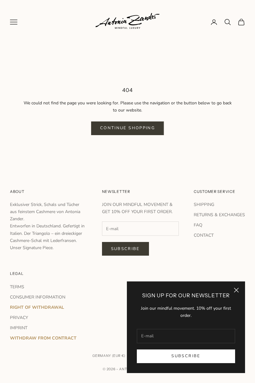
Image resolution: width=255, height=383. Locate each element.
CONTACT (204, 235)
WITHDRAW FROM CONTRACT (43, 338)
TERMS (17, 287)
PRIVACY (19, 318)
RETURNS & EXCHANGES (219, 215)
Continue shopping (127, 128)
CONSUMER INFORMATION (37, 297)
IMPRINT (18, 328)
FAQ (198, 225)
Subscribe (185, 356)
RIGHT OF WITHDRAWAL (37, 307)
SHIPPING (204, 204)
